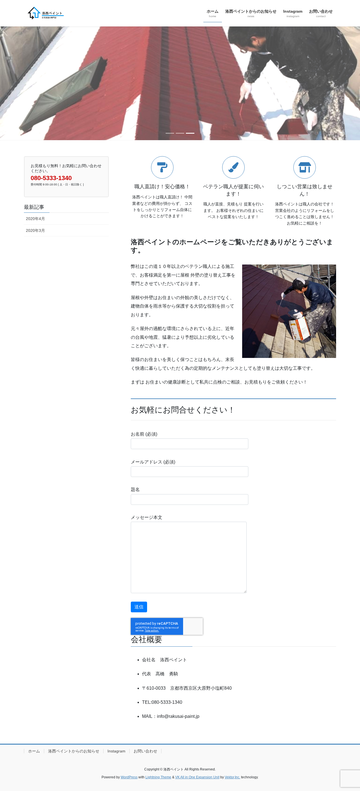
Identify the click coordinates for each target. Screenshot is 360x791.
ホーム (34, 751)
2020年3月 (35, 230)
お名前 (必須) (144, 434)
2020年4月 (35, 218)
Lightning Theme (158, 777)
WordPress (129, 777)
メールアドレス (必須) (153, 462)
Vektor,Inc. (232, 777)
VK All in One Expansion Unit (197, 777)
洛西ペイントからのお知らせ (73, 751)
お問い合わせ (145, 751)
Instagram (116, 751)
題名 (135, 489)
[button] (27, 83)
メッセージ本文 (146, 517)
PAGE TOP (346, 762)
